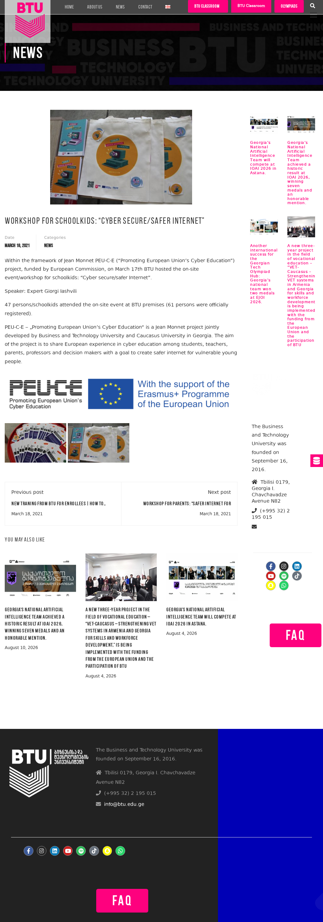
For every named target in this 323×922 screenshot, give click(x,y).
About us (95, 6)
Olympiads (289, 6)
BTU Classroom (251, 6)
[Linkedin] (297, 566)
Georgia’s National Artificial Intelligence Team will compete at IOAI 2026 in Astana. (201, 616)
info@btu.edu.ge (272, 534)
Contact (145, 6)
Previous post (27, 492)
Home (69, 6)
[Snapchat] (271, 585)
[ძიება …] (312, 6)
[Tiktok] (297, 576)
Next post (219, 492)
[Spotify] (284, 576)
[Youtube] (271, 576)
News (120, 6)
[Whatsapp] (284, 585)
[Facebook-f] (271, 566)
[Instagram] (284, 566)
